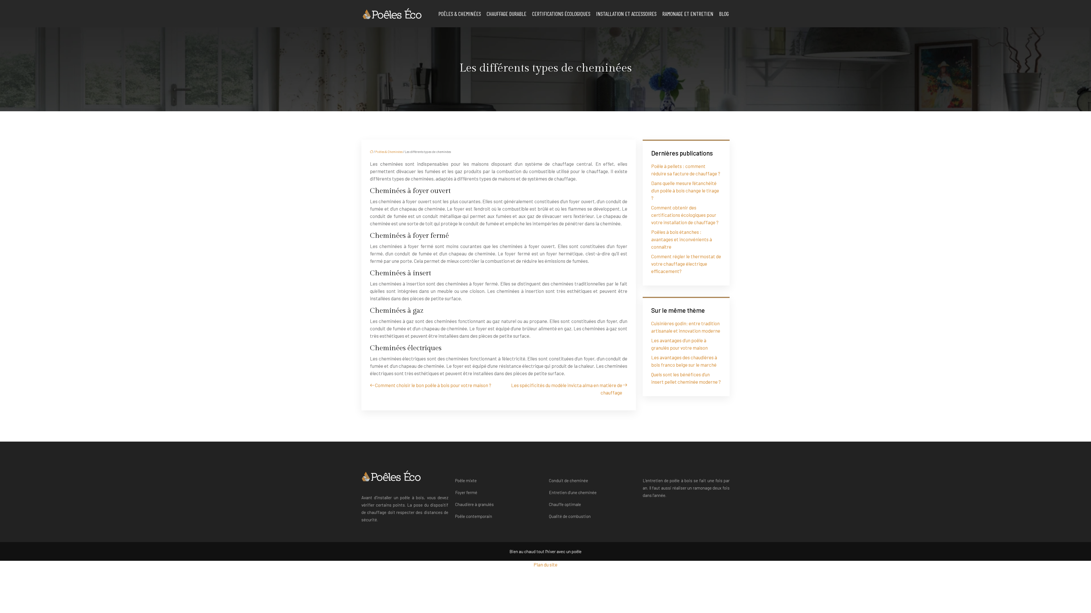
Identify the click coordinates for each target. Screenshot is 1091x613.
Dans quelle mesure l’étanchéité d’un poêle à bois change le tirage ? (685, 190)
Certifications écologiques (561, 13)
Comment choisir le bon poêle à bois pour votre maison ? (433, 385)
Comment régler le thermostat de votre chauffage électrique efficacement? (686, 263)
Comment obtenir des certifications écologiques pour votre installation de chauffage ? (685, 215)
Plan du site (545, 564)
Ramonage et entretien (687, 13)
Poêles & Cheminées (459, 13)
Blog (724, 13)
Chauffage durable (506, 13)
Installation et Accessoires (626, 13)
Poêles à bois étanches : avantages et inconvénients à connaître (681, 239)
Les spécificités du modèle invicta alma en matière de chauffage (566, 388)
